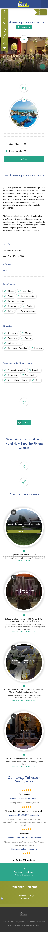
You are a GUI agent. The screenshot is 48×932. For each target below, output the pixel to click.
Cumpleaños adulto (16, 370)
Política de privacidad (24, 875)
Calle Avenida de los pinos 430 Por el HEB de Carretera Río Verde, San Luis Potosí (24, 620)
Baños (10, 311)
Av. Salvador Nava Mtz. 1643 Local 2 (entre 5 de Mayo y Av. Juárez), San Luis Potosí (24, 691)
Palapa (10, 296)
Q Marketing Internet (32, 925)
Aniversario (12, 375)
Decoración (13, 333)
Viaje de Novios (14, 343)
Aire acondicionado (16, 301)
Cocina (30, 306)
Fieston (28, 338)
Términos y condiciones (24, 872)
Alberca (11, 291)
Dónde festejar (24, 561)
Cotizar (24, 159)
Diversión (38, 348)
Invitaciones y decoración (24, 632)
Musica (28, 333)
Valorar (26, 422)
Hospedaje (26, 291)
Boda (38, 380)
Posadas (36, 370)
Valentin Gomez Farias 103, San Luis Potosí (24, 758)
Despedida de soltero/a (18, 380)
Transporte (12, 338)
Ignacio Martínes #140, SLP (24, 555)
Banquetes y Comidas (17, 348)
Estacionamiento (28, 311)
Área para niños (28, 296)
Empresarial (30, 375)
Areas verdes (13, 306)
